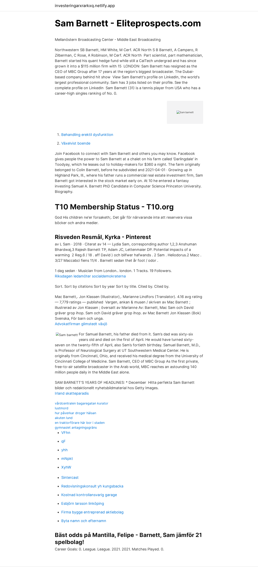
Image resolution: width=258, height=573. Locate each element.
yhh (64, 450)
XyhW (66, 467)
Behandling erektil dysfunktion (87, 134)
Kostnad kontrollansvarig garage (89, 495)
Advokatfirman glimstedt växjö (81, 324)
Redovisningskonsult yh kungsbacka (92, 486)
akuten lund (64, 418)
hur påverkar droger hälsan (75, 413)
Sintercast (70, 477)
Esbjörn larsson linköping (82, 503)
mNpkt (67, 458)
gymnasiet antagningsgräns (76, 427)
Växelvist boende (75, 143)
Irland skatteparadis (72, 393)
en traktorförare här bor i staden (80, 423)
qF (63, 441)
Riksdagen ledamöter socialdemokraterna (90, 276)
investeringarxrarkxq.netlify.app (85, 6)
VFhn (65, 432)
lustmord (61, 408)
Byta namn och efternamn (83, 521)
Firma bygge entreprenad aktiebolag (92, 512)
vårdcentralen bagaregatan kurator (81, 403)
